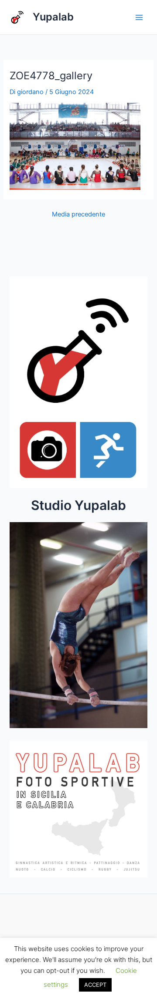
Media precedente (78, 214)
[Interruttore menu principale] (139, 17)
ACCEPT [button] (95, 984)
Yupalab (53, 16)
